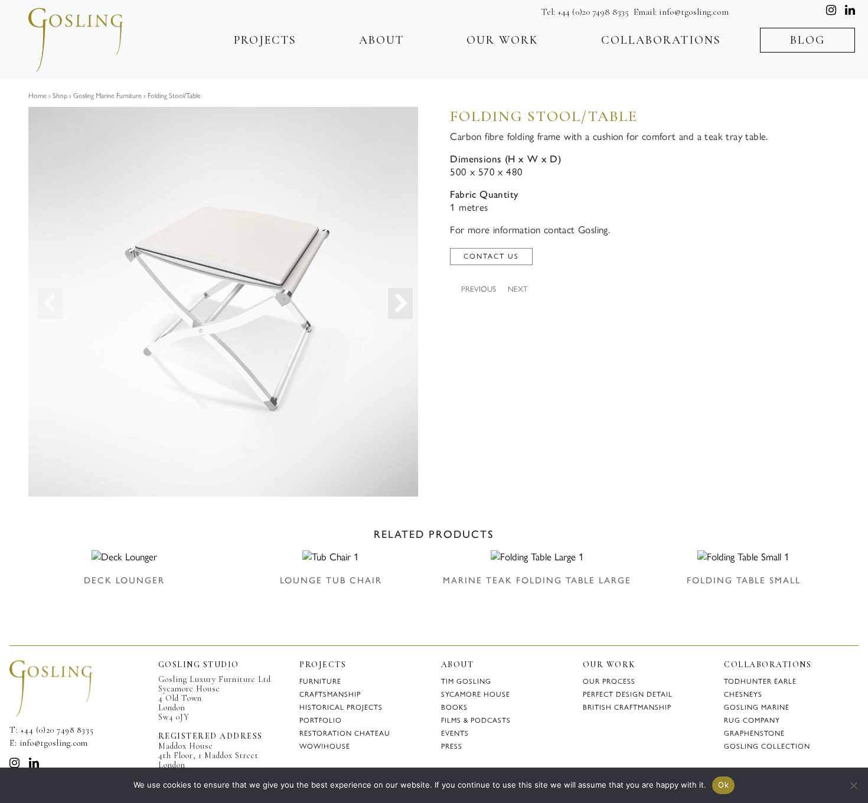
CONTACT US (491, 256)
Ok (723, 784)
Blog (807, 40)
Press (451, 746)
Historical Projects (341, 707)
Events (455, 733)
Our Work (502, 40)
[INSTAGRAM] (14, 763)
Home (37, 96)
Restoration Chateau (344, 733)
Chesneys (743, 694)
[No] (853, 785)
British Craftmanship (627, 707)
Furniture (320, 681)
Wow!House (324, 746)
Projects (265, 40)
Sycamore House (475, 694)
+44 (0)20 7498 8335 (593, 12)
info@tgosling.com (694, 12)
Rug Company (752, 720)
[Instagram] (831, 10)
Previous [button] (42, 301)
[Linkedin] (850, 10)
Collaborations (661, 40)
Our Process (609, 681)
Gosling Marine (756, 707)
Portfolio (320, 720)
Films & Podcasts (476, 720)
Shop (60, 96)
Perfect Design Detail (628, 694)
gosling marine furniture (106, 96)
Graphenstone (754, 733)
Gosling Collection (767, 746)
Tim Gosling (466, 681)
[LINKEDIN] (34, 763)
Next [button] (392, 301)
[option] (223, 302)
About (381, 40)
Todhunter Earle (760, 681)
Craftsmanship (330, 694)
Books (454, 707)
